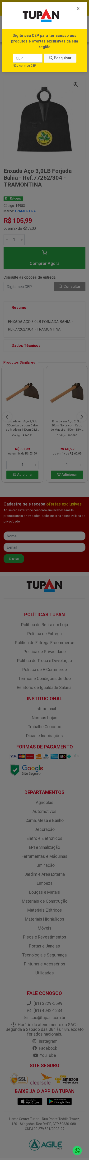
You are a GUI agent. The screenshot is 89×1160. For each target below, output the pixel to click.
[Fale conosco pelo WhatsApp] (77, 1150)
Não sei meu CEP (24, 65)
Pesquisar (62, 58)
